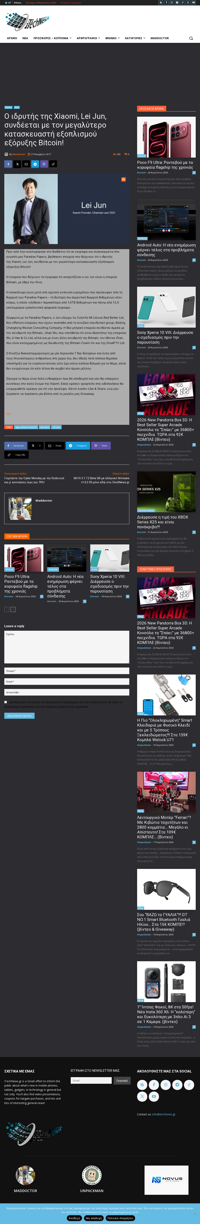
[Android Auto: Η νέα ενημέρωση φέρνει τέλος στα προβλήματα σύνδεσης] (66, 558)
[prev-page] (6, 609)
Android (53, 569)
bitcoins (44, 427)
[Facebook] (166, 3)
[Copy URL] (53, 164)
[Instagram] (172, 3)
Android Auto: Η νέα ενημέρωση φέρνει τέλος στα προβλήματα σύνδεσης (65, 586)
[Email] (26, 164)
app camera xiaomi (26, 427)
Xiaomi (8, 107)
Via (8, 414)
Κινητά (9, 569)
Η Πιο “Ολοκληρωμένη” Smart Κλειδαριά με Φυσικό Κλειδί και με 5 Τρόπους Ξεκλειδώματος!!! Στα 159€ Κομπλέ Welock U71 (164, 730)
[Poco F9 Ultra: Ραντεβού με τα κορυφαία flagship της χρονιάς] (23, 558)
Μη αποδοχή (94, 1218)
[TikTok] (182, 3)
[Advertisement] (100, 72)
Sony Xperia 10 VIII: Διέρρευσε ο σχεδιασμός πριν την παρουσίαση (109, 583)
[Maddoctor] (6, 154)
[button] (191, 38)
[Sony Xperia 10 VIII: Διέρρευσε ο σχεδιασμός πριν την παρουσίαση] (109, 558)
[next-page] (13, 609)
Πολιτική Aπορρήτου (120, 1218)
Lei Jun (56, 427)
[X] (188, 3)
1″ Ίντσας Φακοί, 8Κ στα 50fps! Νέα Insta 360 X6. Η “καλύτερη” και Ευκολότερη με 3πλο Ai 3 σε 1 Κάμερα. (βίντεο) (166, 1014)
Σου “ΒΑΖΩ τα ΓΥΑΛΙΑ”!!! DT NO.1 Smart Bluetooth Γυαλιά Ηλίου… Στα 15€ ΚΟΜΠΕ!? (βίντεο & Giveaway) (163, 922)
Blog (140, 413)
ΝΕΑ (17, 107)
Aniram (8, 596)
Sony (94, 569)
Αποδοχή (74, 1218)
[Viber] (44, 164)
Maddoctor (18, 154)
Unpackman (144, 444)
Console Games (146, 510)
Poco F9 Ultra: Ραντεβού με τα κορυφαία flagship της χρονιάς (21, 583)
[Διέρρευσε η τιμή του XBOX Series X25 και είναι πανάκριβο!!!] (166, 491)
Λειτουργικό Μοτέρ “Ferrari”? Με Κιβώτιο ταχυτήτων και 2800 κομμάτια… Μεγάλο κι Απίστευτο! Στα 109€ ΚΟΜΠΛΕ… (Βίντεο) (164, 827)
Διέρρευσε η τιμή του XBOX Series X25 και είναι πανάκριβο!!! (162, 522)
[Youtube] (193, 3)
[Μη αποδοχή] (195, 1214)
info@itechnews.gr (163, 1114)
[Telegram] (177, 3)
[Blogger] (161, 3)
